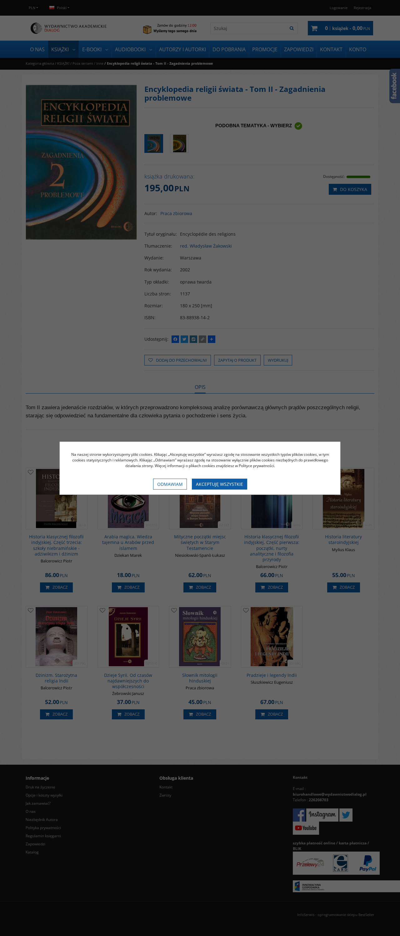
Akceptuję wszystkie (219, 484)
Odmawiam (170, 484)
